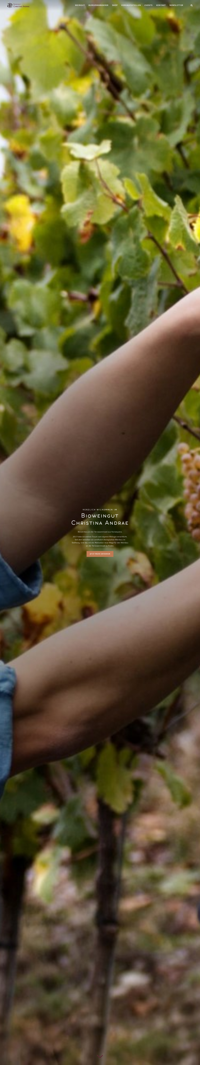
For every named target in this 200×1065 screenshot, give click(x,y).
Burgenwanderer (98, 5)
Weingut (80, 5)
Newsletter (176, 5)
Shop (115, 5)
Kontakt (161, 5)
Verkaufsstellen (131, 5)
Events (149, 5)
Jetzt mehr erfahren (100, 554)
